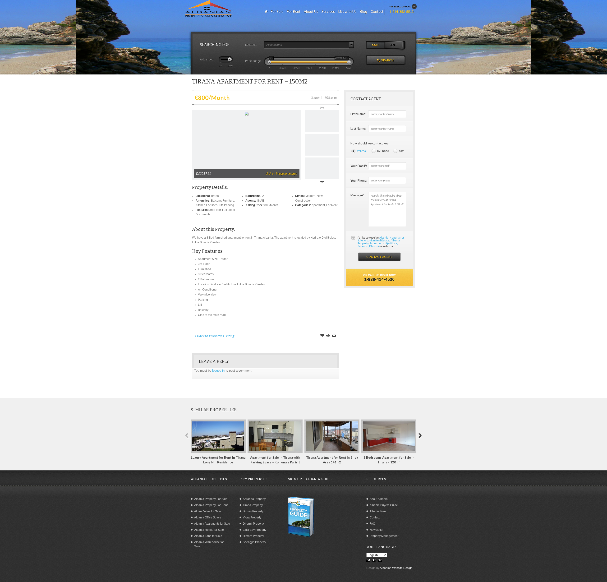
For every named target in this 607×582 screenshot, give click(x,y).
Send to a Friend (334, 335)
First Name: (358, 114)
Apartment (318, 205)
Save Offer (322, 335)
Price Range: (253, 61)
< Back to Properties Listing (214, 336)
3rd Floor (215, 210)
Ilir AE (260, 200)
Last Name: (358, 128)
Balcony (216, 200)
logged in (218, 370)
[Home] (266, 11)
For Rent (331, 205)
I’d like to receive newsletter (381, 242)
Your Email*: (358, 166)
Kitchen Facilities (206, 205)
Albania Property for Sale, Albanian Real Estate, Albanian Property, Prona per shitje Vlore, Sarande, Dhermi (381, 242)
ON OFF (226, 65)
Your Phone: (358, 180)
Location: (251, 44)
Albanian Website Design (396, 568)
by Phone (383, 150)
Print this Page (328, 335)
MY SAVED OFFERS (402, 6)
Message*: (357, 195)
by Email (362, 150)
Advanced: (207, 59)
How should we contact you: (369, 143)
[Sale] (376, 45)
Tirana (215, 196)
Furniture (228, 200)
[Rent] (395, 45)
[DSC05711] (246, 114)
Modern (310, 196)
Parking (229, 205)
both (402, 150)
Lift (221, 205)
